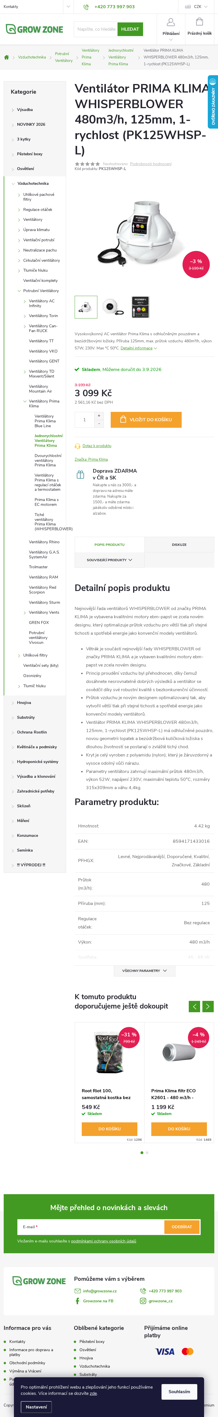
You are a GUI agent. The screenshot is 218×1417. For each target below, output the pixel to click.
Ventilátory (32, 219)
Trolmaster (38, 567)
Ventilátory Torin (43, 315)
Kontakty (11, 6)
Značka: (91, 459)
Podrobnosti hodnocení (150, 164)
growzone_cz (161, 1301)
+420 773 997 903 (165, 1291)
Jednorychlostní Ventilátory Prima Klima (49, 440)
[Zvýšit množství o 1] (99, 416)
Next (208, 1006)
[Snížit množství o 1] (99, 423)
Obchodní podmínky (27, 1363)
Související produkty (106, 560)
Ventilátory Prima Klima (44, 404)
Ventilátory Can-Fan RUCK (43, 328)
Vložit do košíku (151, 420)
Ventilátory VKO (43, 351)
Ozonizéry (32, 675)
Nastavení (36, 1407)
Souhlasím (179, 1392)
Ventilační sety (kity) (40, 665)
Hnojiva (24, 702)
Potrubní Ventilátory (41, 291)
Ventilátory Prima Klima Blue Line (45, 421)
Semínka (25, 850)
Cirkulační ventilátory (41, 260)
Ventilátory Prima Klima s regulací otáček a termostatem (48, 482)
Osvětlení (25, 168)
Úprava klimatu (36, 229)
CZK (197, 6)
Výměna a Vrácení (25, 1371)
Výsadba (25, 109)
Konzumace (27, 835)
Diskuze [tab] (179, 544)
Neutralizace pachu (40, 250)
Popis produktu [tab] (110, 544)
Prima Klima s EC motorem (47, 502)
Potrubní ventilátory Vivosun (38, 637)
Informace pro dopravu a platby (31, 1352)
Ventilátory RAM (43, 577)
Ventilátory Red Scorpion (42, 590)
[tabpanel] (109, 1082)
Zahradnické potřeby (35, 791)
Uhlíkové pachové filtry (38, 197)
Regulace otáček (37, 209)
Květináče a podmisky (37, 747)
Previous (194, 1006)
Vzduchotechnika (33, 183)
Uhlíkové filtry (35, 655)
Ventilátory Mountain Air (40, 389)
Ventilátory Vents (44, 612)
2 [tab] (147, 1152)
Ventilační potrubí (38, 240)
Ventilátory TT (41, 341)
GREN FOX (39, 622)
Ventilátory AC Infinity (41, 303)
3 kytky (23, 139)
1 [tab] (142, 1152)
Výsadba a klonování (36, 776)
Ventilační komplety (40, 280)
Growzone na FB (98, 1301)
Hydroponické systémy (37, 761)
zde (93, 1393)
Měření (23, 820)
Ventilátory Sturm (44, 602)
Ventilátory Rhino (44, 542)
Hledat (130, 29)
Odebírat (182, 1227)
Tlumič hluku (34, 686)
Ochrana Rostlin (32, 732)
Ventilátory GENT (44, 361)
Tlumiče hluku (35, 270)
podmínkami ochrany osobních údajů (103, 1241)
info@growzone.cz (100, 1291)
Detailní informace (136, 348)
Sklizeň (23, 806)
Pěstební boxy (29, 154)
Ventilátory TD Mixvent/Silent (41, 374)
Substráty (26, 717)
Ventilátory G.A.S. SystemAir (44, 555)
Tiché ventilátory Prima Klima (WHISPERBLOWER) (50, 522)
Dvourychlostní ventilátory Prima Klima (48, 460)
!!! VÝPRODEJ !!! (31, 865)
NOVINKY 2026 (31, 124)
